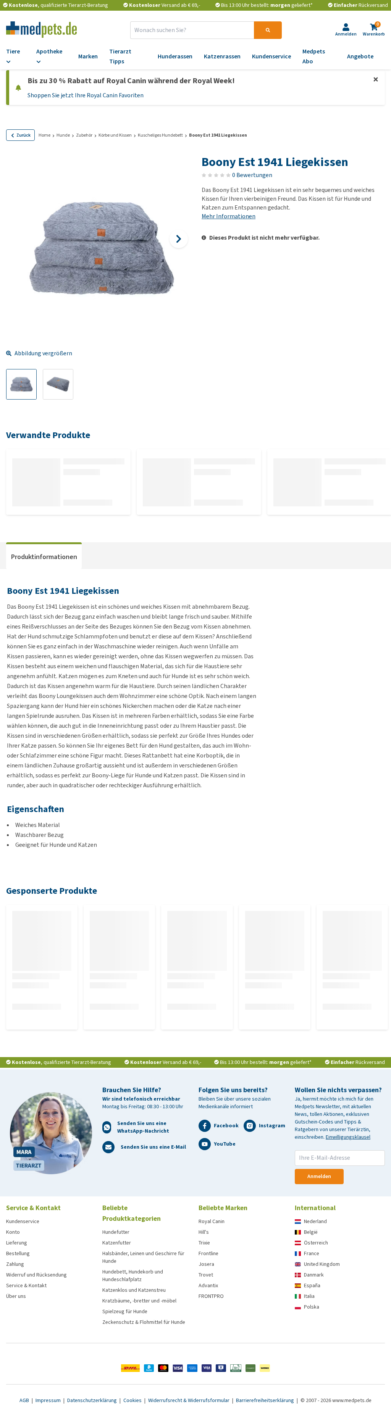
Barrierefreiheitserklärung (265, 1400)
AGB (24, 1400)
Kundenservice (22, 1221)
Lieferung (16, 1242)
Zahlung (15, 1264)
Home (44, 135)
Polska (311, 1306)
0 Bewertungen (252, 175)
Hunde (63, 135)
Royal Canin (212, 1221)
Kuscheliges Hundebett (160, 135)
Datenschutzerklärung (92, 1400)
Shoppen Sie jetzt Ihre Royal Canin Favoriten (85, 95)
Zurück (23, 135)
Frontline (208, 1253)
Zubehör (84, 135)
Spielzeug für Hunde (124, 1311)
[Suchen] (268, 30)
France (311, 1253)
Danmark (314, 1274)
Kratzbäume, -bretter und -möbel (139, 1300)
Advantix (208, 1285)
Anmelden (319, 1176)
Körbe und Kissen (115, 135)
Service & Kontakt (26, 1285)
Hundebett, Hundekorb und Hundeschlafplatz (132, 1275)
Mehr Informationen (228, 216)
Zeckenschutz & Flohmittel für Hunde (143, 1322)
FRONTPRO (211, 1296)
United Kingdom (322, 1264)
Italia (309, 1296)
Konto (13, 1232)
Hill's (204, 1232)
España (312, 1285)
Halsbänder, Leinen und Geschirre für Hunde (143, 1257)
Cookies (133, 1400)
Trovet (206, 1274)
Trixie (204, 1242)
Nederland (315, 1221)
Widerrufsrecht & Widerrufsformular (189, 1400)
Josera (206, 1264)
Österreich (316, 1242)
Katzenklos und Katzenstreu (134, 1290)
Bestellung (18, 1253)
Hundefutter (115, 1232)
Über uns (16, 1296)
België (311, 1232)
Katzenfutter (116, 1242)
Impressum (49, 1400)
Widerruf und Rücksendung (36, 1274)
